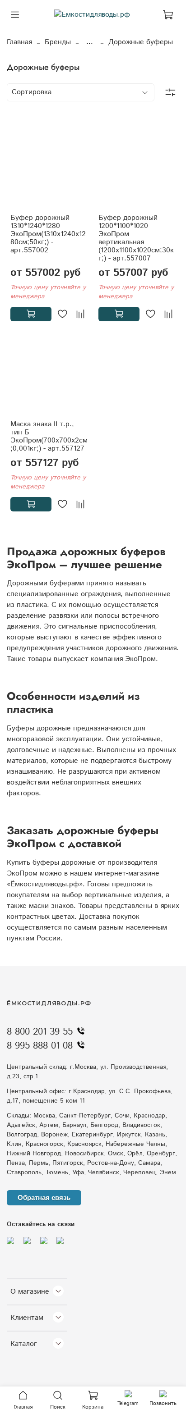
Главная (19, 42)
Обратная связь (44, 1197)
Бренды (58, 42)
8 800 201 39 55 (40, 1032)
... (89, 42)
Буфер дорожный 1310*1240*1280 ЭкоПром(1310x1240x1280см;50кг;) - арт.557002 (48, 234)
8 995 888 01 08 (40, 1046)
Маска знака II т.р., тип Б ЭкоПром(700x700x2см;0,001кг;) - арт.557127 (49, 436)
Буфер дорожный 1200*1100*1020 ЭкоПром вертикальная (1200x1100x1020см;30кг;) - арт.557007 (136, 238)
